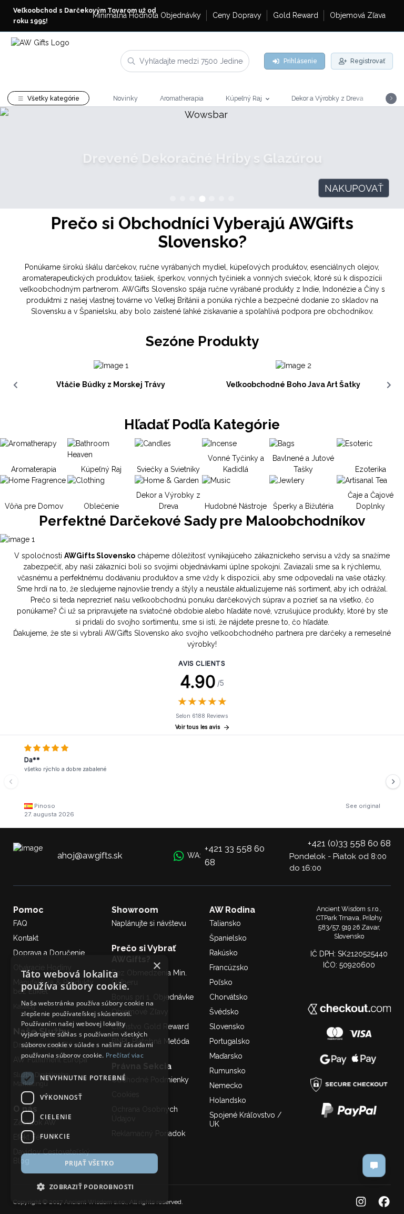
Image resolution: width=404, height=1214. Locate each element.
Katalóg (24, 1006)
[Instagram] (361, 1202)
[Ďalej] (393, 781)
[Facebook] (384, 1202)
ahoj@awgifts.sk (90, 855)
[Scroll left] (15, 385)
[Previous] (11, 781)
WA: (226, 855)
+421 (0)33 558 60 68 (349, 843)
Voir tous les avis (197, 727)
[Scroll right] (388, 385)
